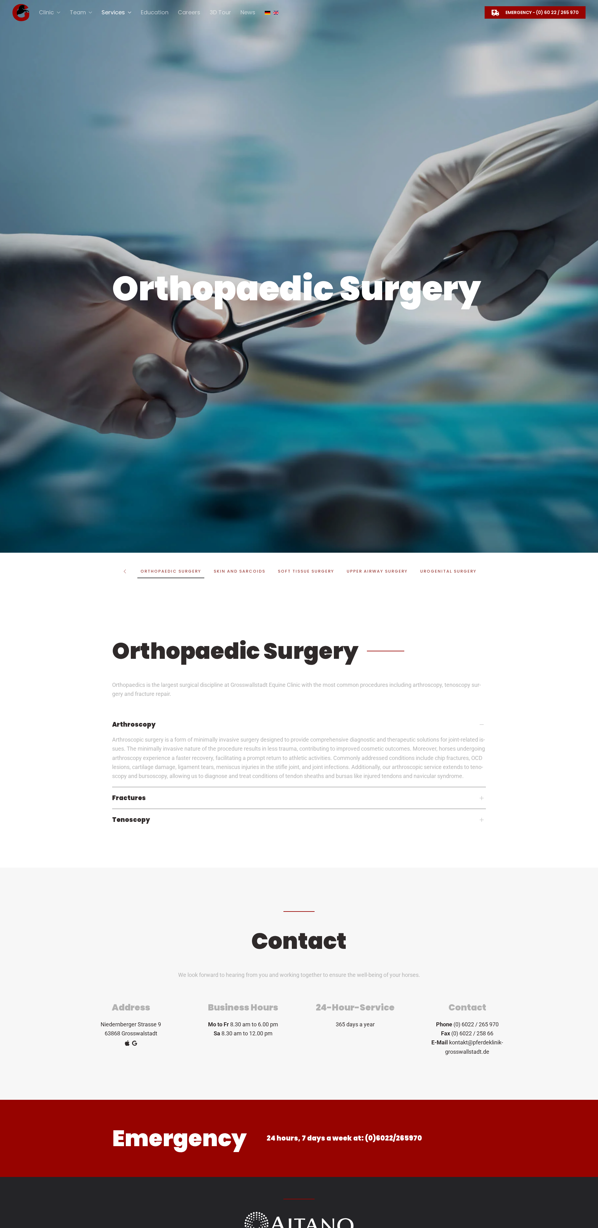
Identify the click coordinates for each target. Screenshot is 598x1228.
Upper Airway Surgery (377, 571)
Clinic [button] (46, 12)
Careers (189, 12)
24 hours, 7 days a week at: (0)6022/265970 (344, 1138)
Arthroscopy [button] (134, 724)
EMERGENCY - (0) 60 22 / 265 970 (542, 12)
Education (154, 12)
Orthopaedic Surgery (170, 571)
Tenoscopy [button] (131, 819)
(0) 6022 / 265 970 (476, 1024)
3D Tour (220, 12)
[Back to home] (21, 12)
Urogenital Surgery (448, 571)
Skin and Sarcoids (239, 571)
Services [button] (113, 12)
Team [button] (78, 12)
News (247, 12)
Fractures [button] (129, 798)
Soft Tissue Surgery (306, 571)
